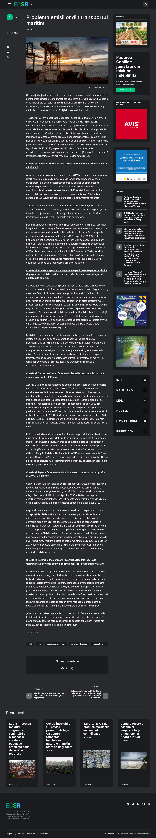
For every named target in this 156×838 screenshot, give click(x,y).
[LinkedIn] (138, 804)
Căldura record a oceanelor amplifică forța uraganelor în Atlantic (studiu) (132, 730)
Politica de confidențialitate (37, 834)
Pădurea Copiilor (144, 833)
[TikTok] (133, 804)
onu (39, 644)
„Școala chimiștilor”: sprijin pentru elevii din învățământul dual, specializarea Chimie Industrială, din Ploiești (134, 233)
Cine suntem (125, 90)
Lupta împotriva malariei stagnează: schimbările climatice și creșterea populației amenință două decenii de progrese (20, 738)
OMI (30, 644)
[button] (9, 4)
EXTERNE (17, 17)
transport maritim (99, 644)
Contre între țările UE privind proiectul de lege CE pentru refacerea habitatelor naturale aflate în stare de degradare (59, 735)
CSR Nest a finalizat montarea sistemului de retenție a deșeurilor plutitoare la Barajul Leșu (135, 217)
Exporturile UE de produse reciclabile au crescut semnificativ (96, 728)
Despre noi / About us (15, 834)
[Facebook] (128, 804)
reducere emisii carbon (56, 644)
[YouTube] (148, 804)
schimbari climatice (79, 644)
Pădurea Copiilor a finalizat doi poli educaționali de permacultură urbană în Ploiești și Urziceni (135, 201)
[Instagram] (143, 804)
